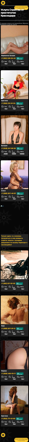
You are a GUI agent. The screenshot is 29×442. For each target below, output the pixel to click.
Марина (4, 371)
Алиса (3, 191)
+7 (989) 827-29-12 (11, 328)
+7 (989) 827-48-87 (12, 193)
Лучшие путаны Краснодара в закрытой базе (21, 439)
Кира (3, 326)
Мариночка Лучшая (8, 55)
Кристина (4, 100)
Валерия (4, 146)
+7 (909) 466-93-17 (11, 373)
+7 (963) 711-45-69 (11, 418)
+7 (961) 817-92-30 (11, 283)
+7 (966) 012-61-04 (11, 103)
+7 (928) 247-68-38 (11, 148)
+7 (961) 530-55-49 (11, 58)
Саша (3, 281)
